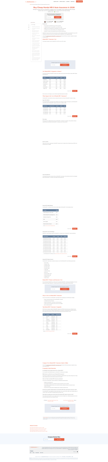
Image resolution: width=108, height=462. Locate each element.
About (30, 452)
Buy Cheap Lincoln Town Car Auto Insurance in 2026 (38, 428)
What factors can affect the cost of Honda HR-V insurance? (35, 48)
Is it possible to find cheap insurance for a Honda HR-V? (36, 45)
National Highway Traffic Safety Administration (61, 253)
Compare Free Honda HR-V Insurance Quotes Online (36, 41)
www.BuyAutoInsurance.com (45, 456)
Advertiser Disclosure (33, 22)
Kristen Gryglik (51, 21)
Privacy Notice (37, 452)
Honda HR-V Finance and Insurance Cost (35, 34)
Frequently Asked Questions (36, 43)
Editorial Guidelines (45, 417)
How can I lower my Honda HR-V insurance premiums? (35, 51)
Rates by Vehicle (62, 1)
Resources (72, 1)
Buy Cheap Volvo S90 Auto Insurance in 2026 (37, 427)
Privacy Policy (63, 456)
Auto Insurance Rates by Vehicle (35, 4)
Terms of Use (68, 66)
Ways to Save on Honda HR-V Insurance (36, 36)
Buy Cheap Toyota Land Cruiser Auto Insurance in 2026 (38, 431)
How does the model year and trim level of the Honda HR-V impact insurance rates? (36, 58)
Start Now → (75, 116)
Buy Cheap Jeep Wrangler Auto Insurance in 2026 (37, 430)
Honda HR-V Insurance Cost (36, 26)
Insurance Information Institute (50, 331)
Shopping (67, 1)
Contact (33, 452)
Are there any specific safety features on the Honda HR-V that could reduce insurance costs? (36, 55)
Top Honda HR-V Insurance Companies (35, 39)
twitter (77, 451)
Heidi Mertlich (61, 21)
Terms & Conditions (68, 456)
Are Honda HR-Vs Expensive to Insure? (36, 29)
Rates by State (56, 1)
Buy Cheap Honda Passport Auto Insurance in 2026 (53, 401)
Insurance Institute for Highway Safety (50, 225)
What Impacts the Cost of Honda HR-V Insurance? (35, 31)
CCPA (72, 456)
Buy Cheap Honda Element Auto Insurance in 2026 (68, 401)
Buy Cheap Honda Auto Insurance (45, 4)
